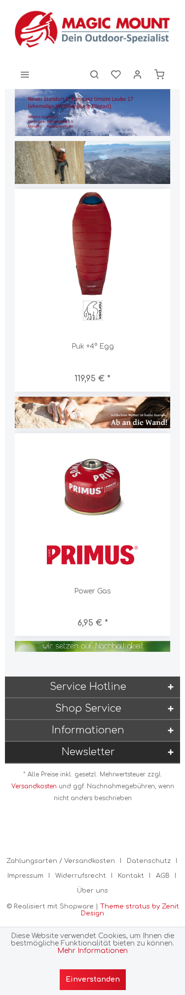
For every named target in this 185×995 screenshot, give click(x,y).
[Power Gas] (92, 488)
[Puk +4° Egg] (92, 243)
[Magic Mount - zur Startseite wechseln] (92, 29)
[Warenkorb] (159, 74)
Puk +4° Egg (93, 346)
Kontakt (131, 875)
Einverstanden (93, 979)
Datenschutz (149, 861)
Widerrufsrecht (80, 875)
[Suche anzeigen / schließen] (94, 74)
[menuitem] (25, 74)
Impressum (25, 875)
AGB (163, 875)
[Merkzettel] (116, 74)
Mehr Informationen (92, 950)
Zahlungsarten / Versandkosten (60, 861)
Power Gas (92, 591)
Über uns (92, 890)
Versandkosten (34, 786)
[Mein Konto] (138, 74)
